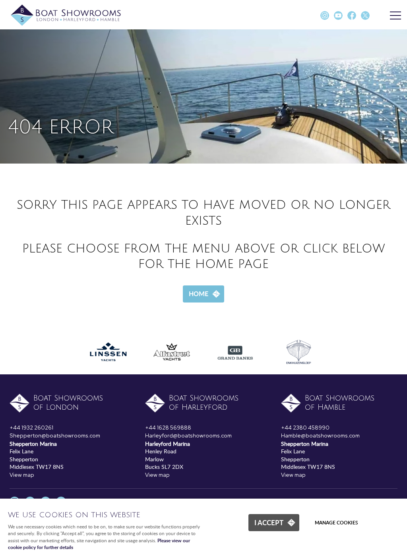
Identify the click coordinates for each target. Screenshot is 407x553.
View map (22, 474)
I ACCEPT (268, 522)
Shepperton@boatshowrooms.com (55, 435)
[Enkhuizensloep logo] (299, 369)
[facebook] (352, 18)
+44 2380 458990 (305, 427)
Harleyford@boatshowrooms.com (188, 435)
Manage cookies (336, 522)
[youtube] (338, 18)
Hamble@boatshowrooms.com (320, 435)
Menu (395, 16)
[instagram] (325, 18)
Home (198, 293)
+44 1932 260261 (31, 427)
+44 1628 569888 (168, 427)
